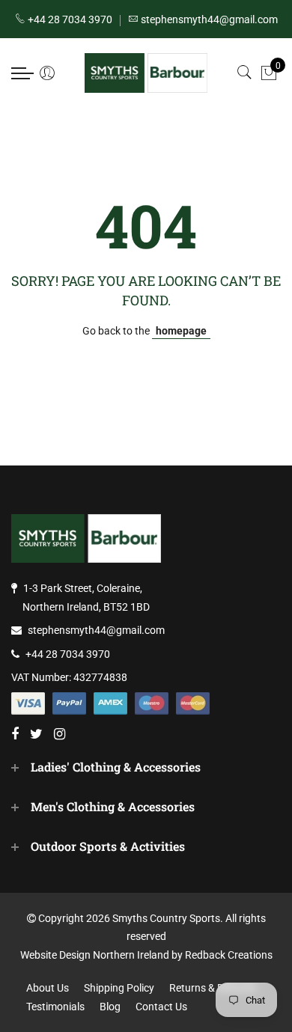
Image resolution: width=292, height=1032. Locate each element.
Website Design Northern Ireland (94, 955)
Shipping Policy (119, 988)
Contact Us (161, 1007)
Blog (110, 1007)
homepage (181, 331)
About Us (47, 988)
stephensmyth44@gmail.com (96, 630)
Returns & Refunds (212, 988)
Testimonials (55, 1007)
